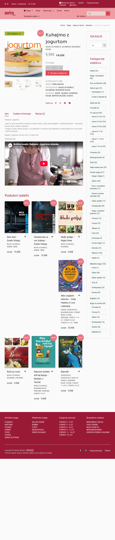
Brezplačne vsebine (31, 16)
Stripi (92, 162)
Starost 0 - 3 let (66, 422)
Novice (66, 11)
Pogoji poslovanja (93, 3)
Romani (9, 247)
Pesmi (94, 268)
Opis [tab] (7, 113)
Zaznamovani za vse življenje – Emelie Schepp (41, 240)
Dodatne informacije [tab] (22, 113)
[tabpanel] (9, 83)
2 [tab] (22, 89)
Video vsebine (92, 425)
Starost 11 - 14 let (67, 432)
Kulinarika (89, 25)
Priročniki (64, 317)
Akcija (38, 11)
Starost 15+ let (66, 435)
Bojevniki (65, 371)
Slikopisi (94, 228)
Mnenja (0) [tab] (40, 113)
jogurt (57, 93)
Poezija (94, 312)
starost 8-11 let (67, 323)
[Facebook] (5, 4)
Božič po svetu (13, 371)
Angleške (93, 298)
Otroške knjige (95, 172)
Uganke (94, 258)
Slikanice (95, 253)
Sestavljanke (96, 92)
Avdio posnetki (92, 427)
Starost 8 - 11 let (66, 430)
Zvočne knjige (97, 243)
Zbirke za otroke (12, 437)
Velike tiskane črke (96, 167)
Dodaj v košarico (59, 73)
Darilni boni (94, 103)
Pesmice (95, 218)
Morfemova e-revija (94, 422)
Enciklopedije (72, 310)
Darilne (63, 310)
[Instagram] (7, 4)
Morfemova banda (94, 430)
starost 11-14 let (98, 139)
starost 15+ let (39, 393)
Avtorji (59, 11)
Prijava (14, 4)
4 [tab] (24, 89)
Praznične (19, 378)
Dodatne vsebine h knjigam (97, 432)
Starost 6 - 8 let (66, 427)
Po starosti (94, 113)
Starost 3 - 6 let (66, 425)
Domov (63, 25)
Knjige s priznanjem (97, 76)
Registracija (22, 4)
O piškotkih (62, 5)
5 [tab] (25, 89)
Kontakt (81, 3)
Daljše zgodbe (97, 201)
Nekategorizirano (96, 157)
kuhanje (64, 93)
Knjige (28, 11)
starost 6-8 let (69, 320)
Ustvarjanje (96, 238)
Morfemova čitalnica (68, 3)
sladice (70, 96)
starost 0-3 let (97, 117)
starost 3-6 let (97, 121)
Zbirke (15, 247)
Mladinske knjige (62, 90)
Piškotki (107, 451)
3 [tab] (23, 89)
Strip (93, 282)
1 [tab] (21, 89)
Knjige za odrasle (78, 25)
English (74, 5)
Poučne (69, 315)
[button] (25, 237)
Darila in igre (47, 11)
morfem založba (59, 96)
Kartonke (95, 248)
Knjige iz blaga (97, 176)
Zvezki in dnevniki (98, 97)
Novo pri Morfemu (96, 83)
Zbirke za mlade (39, 432)
